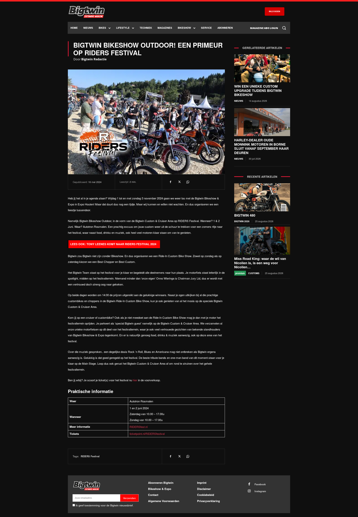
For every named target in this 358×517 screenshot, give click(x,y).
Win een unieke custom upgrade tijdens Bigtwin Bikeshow (258, 90)
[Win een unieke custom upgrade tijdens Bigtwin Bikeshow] (262, 68)
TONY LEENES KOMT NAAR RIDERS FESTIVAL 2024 (121, 244)
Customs (253, 273)
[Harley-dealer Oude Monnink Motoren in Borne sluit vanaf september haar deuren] (262, 122)
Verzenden (129, 498)
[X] (179, 182)
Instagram (260, 491)
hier (135, 380)
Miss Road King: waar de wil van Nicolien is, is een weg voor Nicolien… (260, 262)
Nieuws (238, 101)
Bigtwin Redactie (93, 59)
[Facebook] (170, 182)
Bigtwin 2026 (241, 221)
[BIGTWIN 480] (262, 197)
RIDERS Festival (90, 456)
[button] (284, 28)
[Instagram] (249, 491)
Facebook (260, 484)
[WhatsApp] (187, 182)
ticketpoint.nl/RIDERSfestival (147, 434)
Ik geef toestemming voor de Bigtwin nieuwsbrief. (105, 505)
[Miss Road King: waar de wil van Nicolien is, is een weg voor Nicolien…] (262, 241)
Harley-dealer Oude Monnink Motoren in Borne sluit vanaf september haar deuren (261, 146)
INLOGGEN (274, 11)
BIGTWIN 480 (244, 215)
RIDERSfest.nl (138, 427)
